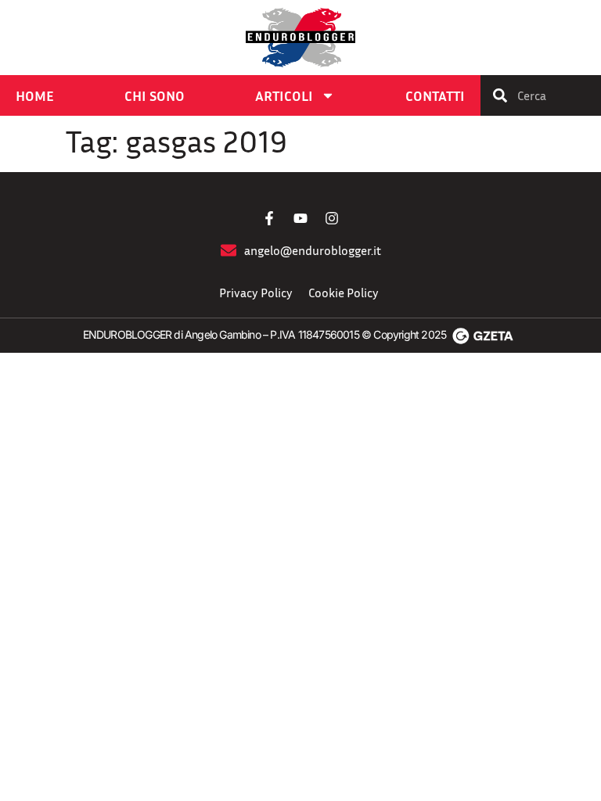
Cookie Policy (343, 292)
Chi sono (154, 95)
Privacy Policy (256, 292)
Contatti (435, 95)
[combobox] (540, 95)
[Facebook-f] (269, 218)
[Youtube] (300, 218)
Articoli (284, 95)
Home (35, 95)
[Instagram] (332, 218)
